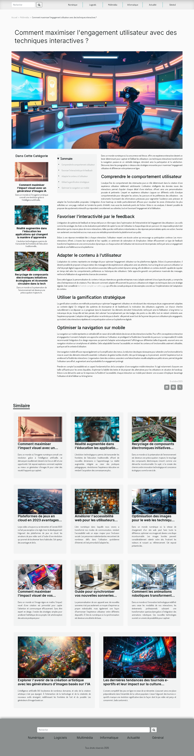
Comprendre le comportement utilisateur (78, 164)
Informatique (132, 4)
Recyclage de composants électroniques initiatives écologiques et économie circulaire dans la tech (31, 279)
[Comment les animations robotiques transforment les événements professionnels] (154, 576)
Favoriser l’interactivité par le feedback (77, 170)
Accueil (14, 17)
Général (172, 4)
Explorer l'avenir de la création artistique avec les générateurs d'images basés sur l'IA (54, 682)
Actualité (152, 4)
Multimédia (112, 4)
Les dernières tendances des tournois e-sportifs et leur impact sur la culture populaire (135, 684)
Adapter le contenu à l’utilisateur (75, 176)
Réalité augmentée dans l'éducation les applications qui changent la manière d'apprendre (31, 233)
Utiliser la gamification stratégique (75, 182)
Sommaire (66, 158)
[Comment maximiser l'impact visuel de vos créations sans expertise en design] (40, 576)
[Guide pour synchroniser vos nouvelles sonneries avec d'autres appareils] (97, 576)
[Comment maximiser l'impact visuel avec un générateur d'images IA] (31, 171)
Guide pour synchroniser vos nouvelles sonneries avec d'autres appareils (95, 595)
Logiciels (92, 4)
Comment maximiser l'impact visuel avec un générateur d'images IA (31, 188)
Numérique (72, 4)
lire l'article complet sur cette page (92, 286)
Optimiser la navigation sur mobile (75, 187)
